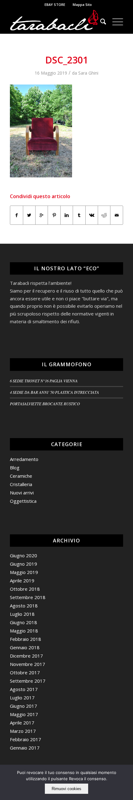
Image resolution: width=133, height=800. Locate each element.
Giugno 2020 (23, 555)
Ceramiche (21, 476)
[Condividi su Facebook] (16, 215)
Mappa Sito (82, 4)
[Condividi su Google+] (42, 215)
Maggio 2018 (24, 631)
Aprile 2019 (22, 580)
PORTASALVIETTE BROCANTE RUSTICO (45, 403)
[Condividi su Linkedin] (67, 215)
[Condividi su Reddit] (104, 215)
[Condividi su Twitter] (29, 215)
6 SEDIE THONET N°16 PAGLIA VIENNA (44, 380)
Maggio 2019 (24, 572)
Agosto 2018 (24, 605)
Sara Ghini (88, 73)
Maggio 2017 (24, 714)
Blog (14, 467)
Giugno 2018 (23, 622)
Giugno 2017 (23, 706)
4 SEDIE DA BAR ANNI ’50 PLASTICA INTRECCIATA (54, 392)
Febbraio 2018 (25, 639)
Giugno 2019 (23, 564)
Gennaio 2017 (25, 748)
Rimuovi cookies (66, 788)
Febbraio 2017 (25, 739)
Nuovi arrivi (22, 492)
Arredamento (24, 459)
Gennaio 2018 (25, 647)
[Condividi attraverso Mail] (116, 215)
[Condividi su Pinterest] (54, 215)
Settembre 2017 (27, 681)
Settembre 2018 (27, 597)
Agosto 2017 (24, 689)
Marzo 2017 (23, 731)
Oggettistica (23, 501)
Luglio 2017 (22, 697)
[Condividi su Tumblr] (79, 215)
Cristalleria (21, 484)
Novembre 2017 (27, 664)
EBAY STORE (55, 4)
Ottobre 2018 (25, 589)
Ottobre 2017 (25, 672)
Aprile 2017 (22, 723)
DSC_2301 (66, 60)
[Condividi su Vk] (92, 215)
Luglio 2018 (22, 614)
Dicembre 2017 (26, 656)
